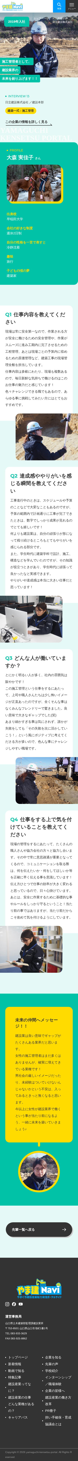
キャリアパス (18, 1417)
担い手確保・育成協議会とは (58, 1420)
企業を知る (53, 1357)
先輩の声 (51, 1364)
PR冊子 (50, 1411)
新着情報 (14, 1364)
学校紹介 (51, 1371)
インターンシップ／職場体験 (58, 1380)
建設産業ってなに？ (19, 1387)
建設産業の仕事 (19, 1397)
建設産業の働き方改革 (58, 1400)
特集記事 (14, 1377)
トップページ (18, 1357)
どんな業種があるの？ (21, 1407)
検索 (59, 8)
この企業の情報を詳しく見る (26, 122)
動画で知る (16, 1371)
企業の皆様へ (55, 1391)
